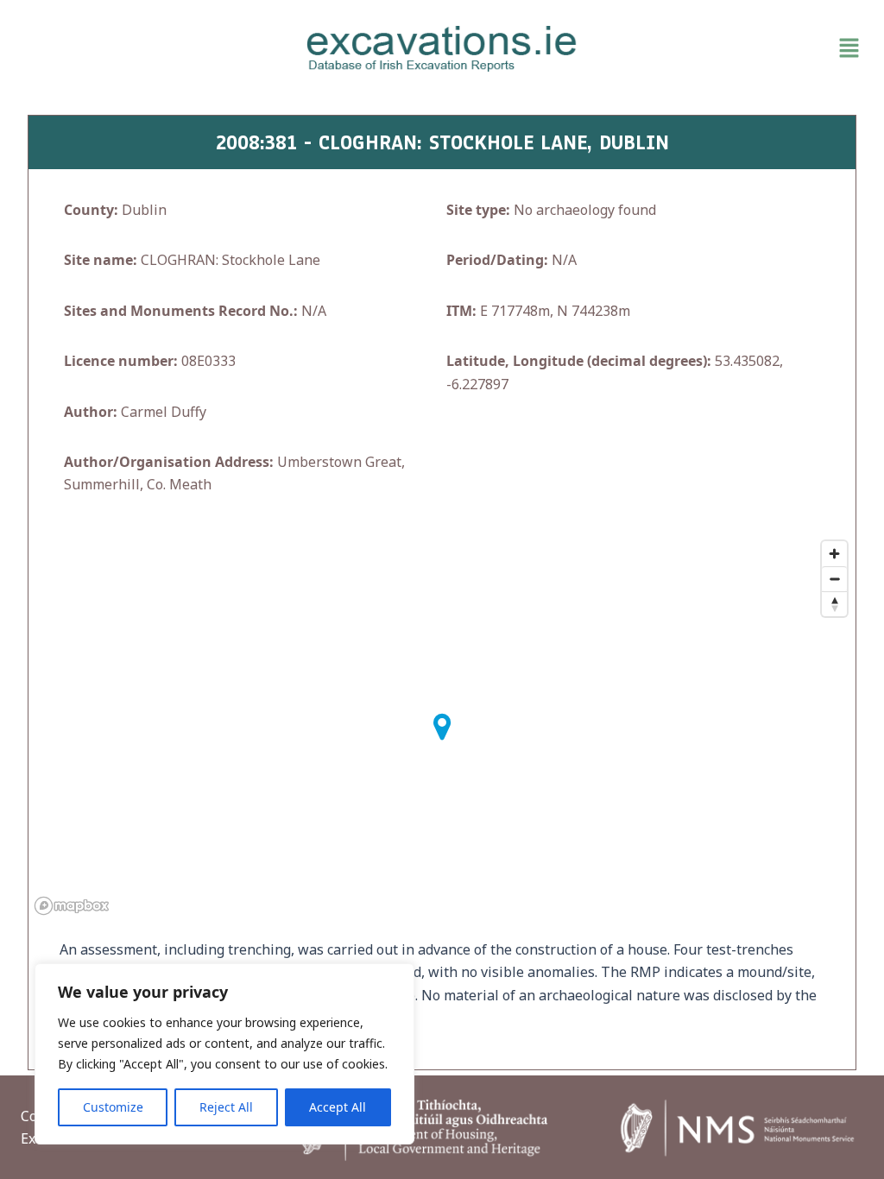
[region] (224, 1053)
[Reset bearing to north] (834, 603)
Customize (113, 1107)
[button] (731, 48)
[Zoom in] (834, 553)
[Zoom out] (834, 578)
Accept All (337, 1107)
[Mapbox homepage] (72, 906)
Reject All (226, 1107)
